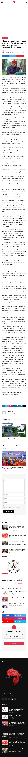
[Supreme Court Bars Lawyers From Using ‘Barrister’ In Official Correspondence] (14, 429)
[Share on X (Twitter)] (12, 56)
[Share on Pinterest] (20, 56)
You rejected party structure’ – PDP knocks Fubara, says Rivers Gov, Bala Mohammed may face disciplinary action (17, 543)
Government (5, 573)
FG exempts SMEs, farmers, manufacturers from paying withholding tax (17, 535)
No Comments (18, 52)
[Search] (26, 2)
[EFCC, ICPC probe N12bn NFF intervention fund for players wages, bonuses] (5, 593)
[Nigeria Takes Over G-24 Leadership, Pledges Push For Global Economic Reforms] (5, 527)
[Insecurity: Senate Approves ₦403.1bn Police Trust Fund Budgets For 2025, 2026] (14, 458)
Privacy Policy (12, 648)
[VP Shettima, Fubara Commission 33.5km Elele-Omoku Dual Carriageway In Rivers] (5, 605)
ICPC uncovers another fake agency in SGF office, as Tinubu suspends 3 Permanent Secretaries (12, 580)
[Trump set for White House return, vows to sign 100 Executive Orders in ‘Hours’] (5, 551)
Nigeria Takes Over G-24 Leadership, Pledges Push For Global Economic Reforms (16, 527)
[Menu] (2, 2)
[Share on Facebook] (5, 56)
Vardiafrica (8, 50)
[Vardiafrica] (14, 2)
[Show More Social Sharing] (25, 56)
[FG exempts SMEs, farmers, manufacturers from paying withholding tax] (5, 535)
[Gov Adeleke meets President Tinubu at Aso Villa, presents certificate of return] (5, 599)
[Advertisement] (14, 19)
